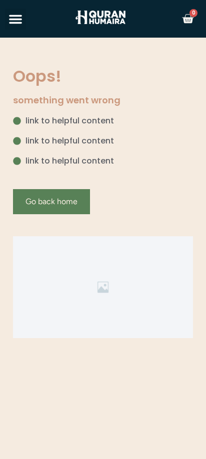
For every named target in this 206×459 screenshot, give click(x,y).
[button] (15, 19)
